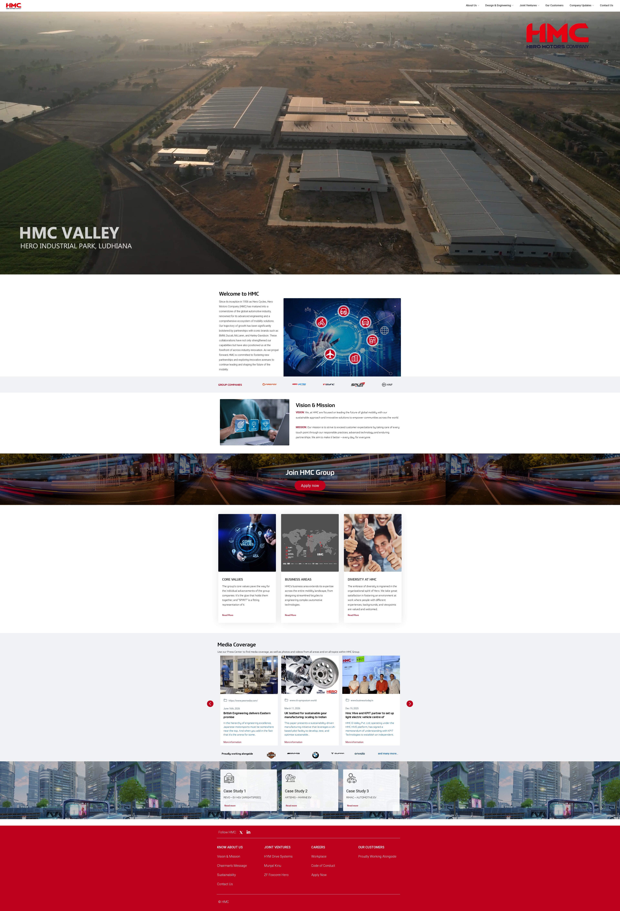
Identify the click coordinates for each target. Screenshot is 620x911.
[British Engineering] (249, 675)
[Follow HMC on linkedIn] (248, 832)
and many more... (388, 753)
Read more (230, 805)
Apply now (310, 485)
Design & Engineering (498, 5)
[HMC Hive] (371, 675)
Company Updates (580, 5)
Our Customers (554, 5)
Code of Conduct (323, 866)
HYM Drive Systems (278, 856)
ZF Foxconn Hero (276, 875)
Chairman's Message (232, 866)
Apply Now (319, 875)
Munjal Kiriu (272, 866)
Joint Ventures (528, 5)
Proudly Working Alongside (377, 856)
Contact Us (606, 5)
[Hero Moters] (310, 675)
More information (232, 742)
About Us (471, 5)
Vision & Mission (228, 856)
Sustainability (226, 875)
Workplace (318, 856)
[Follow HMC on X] (241, 832)
